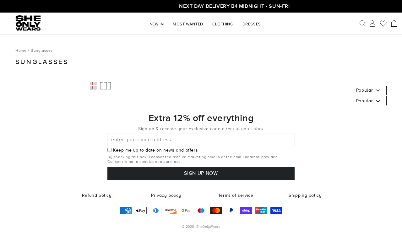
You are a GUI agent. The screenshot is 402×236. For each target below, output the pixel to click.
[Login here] (372, 23)
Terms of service (235, 195)
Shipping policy (305, 195)
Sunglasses (42, 50)
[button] (394, 23)
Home (20, 50)
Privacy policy (166, 195)
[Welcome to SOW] (28, 23)
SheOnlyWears (208, 226)
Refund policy (97, 195)
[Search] (363, 23)
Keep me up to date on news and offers (155, 150)
